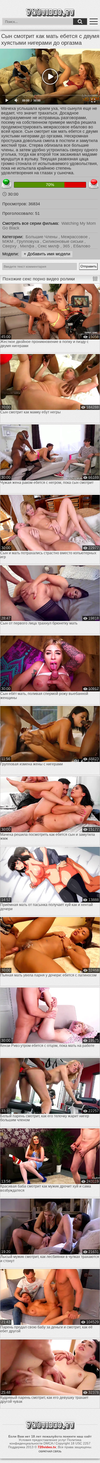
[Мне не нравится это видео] (93, 183)
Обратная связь (50, 1451)
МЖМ (8, 241)
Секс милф (49, 246)
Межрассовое (75, 236)
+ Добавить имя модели (47, 254)
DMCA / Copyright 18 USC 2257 (66, 1443)
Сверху (10, 246)
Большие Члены (42, 236)
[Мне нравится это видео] (6, 183)
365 (67, 246)
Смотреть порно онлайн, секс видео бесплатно (50, 12)
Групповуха (28, 241)
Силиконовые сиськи (63, 241)
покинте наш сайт (77, 1436)
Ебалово (81, 246)
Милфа (27, 246)
